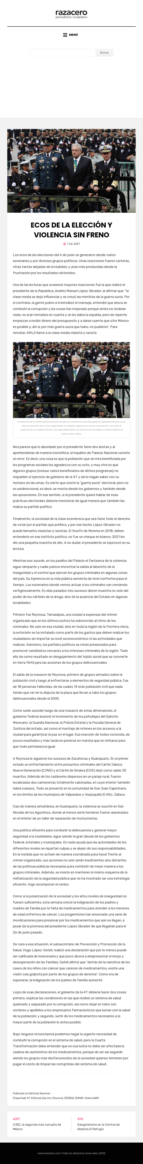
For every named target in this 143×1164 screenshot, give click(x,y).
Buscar (104, 52)
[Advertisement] (71, 84)
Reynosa (58, 1098)
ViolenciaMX (92, 1098)
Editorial (34, 1093)
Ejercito (47, 1098)
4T (28, 1098)
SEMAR (79, 1098)
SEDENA (69, 1098)
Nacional (45, 1093)
